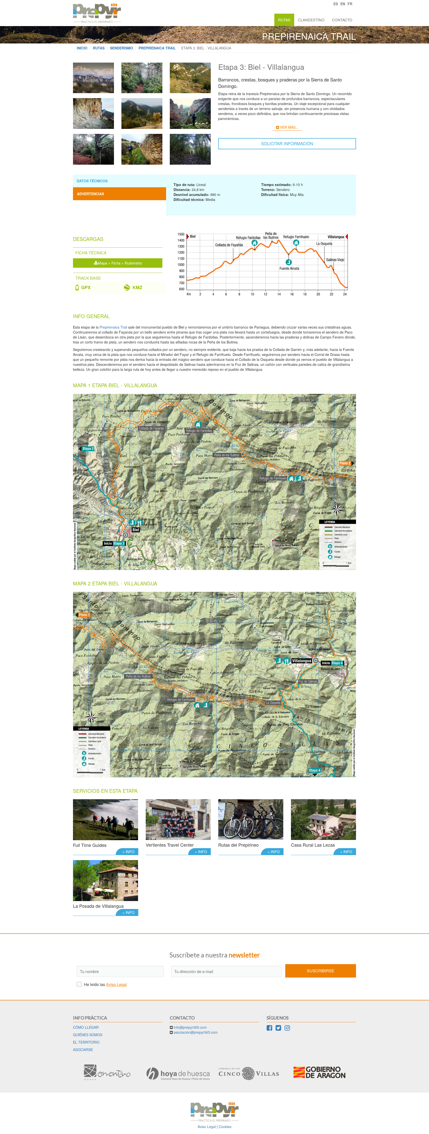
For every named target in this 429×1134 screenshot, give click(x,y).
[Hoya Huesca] (178, 1073)
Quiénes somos (87, 1034)
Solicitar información (287, 143)
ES (335, 3)
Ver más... (288, 127)
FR (350, 3)
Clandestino (311, 19)
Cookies (225, 1126)
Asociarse (83, 1049)
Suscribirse (320, 971)
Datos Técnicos (92, 180)
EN (342, 3)
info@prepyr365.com (190, 1027)
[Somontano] (107, 1072)
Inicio (82, 47)
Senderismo (121, 47)
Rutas (284, 19)
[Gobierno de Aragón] (319, 1072)
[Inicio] (97, 11)
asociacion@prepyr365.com (196, 1032)
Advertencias (90, 193)
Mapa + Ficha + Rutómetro (120, 262)
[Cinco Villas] (248, 1073)
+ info (128, 851)
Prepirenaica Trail (157, 47)
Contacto (342, 19)
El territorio (86, 1042)
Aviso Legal (116, 984)
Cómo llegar (86, 1027)
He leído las (105, 984)
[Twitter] (278, 1028)
